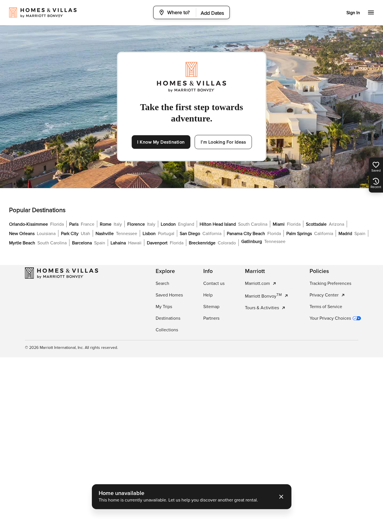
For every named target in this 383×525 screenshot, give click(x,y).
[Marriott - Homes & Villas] (61, 273)
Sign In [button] (353, 13)
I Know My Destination (161, 142)
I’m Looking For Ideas (223, 142)
